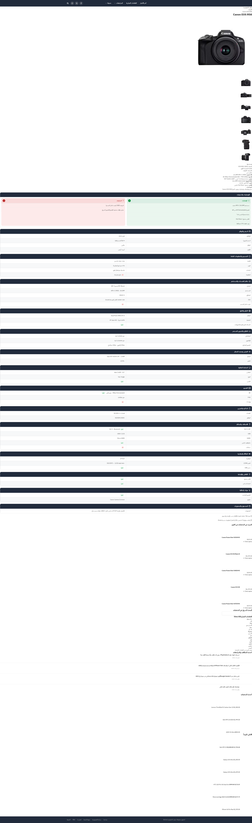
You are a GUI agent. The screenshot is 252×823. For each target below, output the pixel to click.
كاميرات (245, 171)
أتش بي (250, 633)
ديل (251, 636)
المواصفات (249, 187)
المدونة (68, 820)
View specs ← (247, 542)
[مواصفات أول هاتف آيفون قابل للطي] (246, 689)
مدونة (109, 3)
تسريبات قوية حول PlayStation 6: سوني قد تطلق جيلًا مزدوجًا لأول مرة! (219, 655)
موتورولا (250, 631)
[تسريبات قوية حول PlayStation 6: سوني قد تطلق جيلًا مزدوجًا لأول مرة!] (246, 657)
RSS (74, 820)
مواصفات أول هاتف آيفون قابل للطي (229, 687)
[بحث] (68, 3)
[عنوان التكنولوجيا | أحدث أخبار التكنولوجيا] (177, 3)
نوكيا (251, 623)
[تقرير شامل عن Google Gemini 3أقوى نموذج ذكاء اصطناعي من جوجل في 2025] (246, 679)
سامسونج (249, 619)
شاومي (250, 646)
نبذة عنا (105, 820)
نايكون (250, 644)
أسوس (250, 648)
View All (237, 616)
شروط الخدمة (87, 820)
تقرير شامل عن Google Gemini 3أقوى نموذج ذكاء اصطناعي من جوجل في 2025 (217, 676)
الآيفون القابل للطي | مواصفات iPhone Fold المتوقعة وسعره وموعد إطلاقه (218, 666)
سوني (250, 627)
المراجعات (119, 3)
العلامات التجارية (131, 3)
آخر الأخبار (143, 3)
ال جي (250, 629)
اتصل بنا (79, 820)
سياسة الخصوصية (96, 820)
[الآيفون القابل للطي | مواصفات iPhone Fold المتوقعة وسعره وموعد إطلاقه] (246, 668)
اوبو (251, 640)
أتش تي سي (249, 625)
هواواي (250, 638)
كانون (233, 524)
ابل (251, 621)
